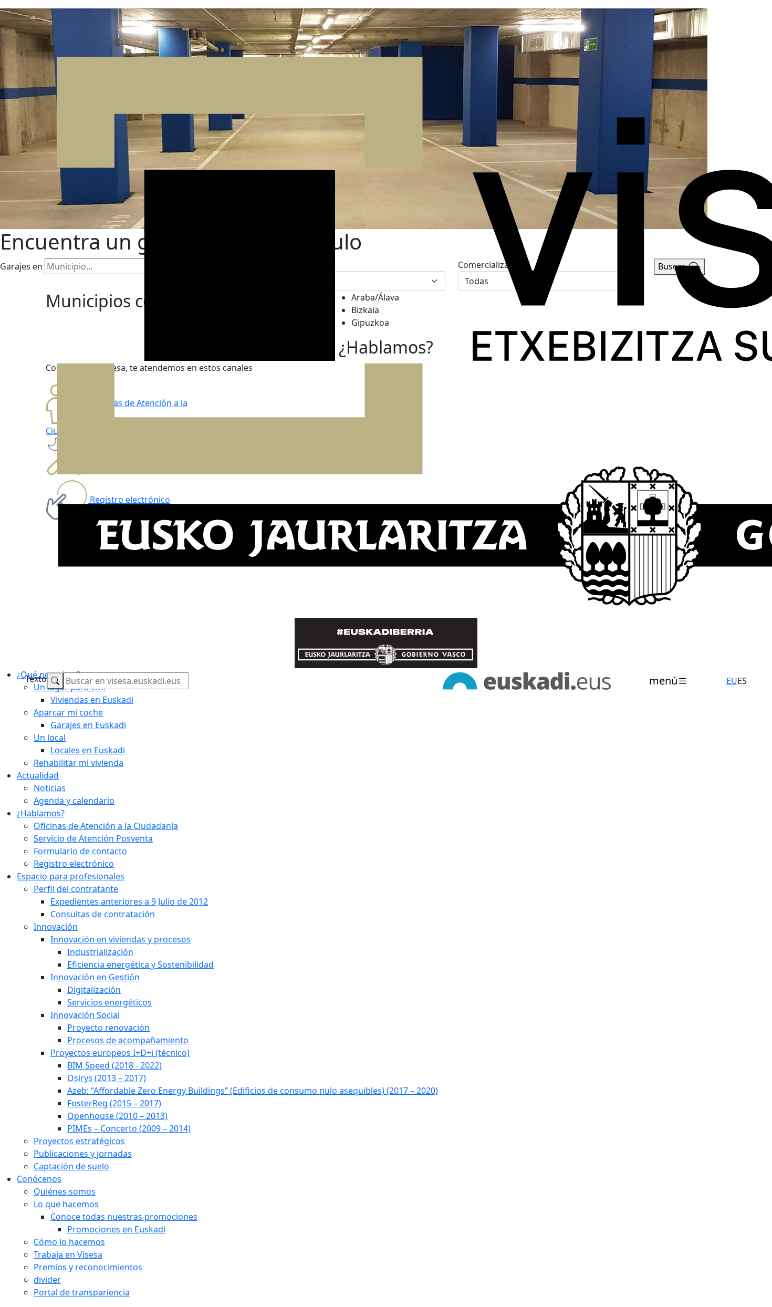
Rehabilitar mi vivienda (78, 763)
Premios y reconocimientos (88, 1267)
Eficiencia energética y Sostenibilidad (140, 964)
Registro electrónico (74, 863)
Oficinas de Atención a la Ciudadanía (106, 826)
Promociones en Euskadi (116, 1229)
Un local (50, 737)
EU (731, 681)
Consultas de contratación (102, 914)
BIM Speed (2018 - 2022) (114, 1065)
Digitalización (94, 989)
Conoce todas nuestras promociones (123, 1216)
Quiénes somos (65, 1191)
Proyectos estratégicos (79, 1141)
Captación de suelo (71, 1166)
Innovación (56, 926)
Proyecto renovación (108, 1027)
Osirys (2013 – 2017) (106, 1078)
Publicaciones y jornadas (83, 1153)
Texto (36, 678)
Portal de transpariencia (82, 1292)
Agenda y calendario (74, 800)
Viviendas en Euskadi (91, 700)
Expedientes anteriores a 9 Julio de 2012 (129, 901)
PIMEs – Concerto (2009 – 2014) (129, 1128)
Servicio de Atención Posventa (93, 838)
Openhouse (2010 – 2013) (117, 1116)
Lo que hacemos (66, 1204)
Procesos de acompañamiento (128, 1040)
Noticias (50, 788)
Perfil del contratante (76, 889)
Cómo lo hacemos (69, 1242)
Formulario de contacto (80, 851)
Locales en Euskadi (87, 750)
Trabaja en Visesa (68, 1254)
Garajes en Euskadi (88, 725)
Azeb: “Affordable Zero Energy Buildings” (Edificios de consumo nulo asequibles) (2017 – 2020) (252, 1090)
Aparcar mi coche (68, 712)
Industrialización (100, 952)
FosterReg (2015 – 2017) (114, 1103)
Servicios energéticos (109, 1002)
